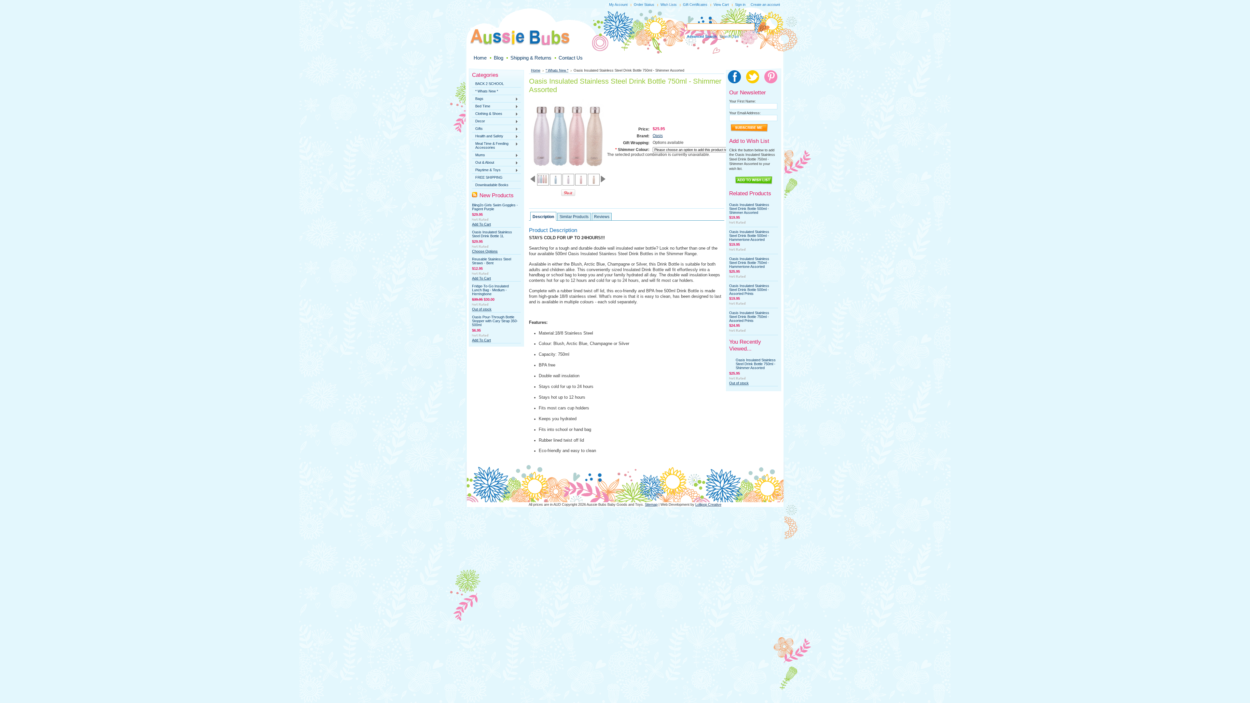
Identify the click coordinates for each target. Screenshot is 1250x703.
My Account (618, 5)
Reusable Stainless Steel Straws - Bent (491, 261)
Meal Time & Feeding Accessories (490, 145)
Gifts (477, 129)
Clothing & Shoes (487, 114)
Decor (478, 121)
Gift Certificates (695, 5)
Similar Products (574, 216)
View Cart (721, 5)
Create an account (765, 5)
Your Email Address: (745, 113)
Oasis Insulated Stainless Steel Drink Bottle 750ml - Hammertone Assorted (749, 263)
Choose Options (485, 251)
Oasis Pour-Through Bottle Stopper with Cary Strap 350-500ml (495, 321)
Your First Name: (742, 101)
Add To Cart (481, 224)
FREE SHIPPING (489, 177)
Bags (477, 99)
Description (543, 216)
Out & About (483, 162)
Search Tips (729, 36)
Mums (478, 155)
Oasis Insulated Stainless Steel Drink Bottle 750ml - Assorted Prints (749, 317)
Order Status (644, 5)
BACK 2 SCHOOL (489, 84)
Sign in (740, 5)
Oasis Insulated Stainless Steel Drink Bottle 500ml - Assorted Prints (749, 290)
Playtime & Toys (486, 170)
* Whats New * (486, 91)
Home (535, 70)
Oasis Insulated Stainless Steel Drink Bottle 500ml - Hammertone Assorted (749, 235)
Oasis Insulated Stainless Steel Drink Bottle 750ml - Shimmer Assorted (756, 364)
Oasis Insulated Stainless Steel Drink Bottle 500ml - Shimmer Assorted (749, 208)
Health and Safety (487, 136)
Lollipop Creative (708, 504)
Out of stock (482, 309)
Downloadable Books (491, 185)
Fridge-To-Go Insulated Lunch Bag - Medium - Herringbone (490, 290)
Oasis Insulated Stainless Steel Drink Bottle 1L (492, 234)
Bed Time (481, 106)
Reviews (601, 216)
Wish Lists (668, 5)
